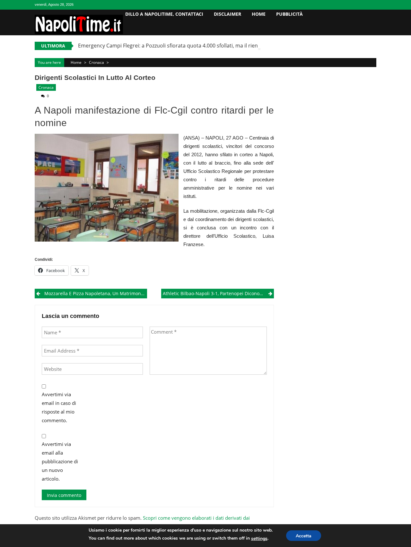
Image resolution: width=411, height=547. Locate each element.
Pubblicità (289, 14)
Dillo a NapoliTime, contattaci (164, 14)
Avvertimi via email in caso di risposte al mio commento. (59, 407)
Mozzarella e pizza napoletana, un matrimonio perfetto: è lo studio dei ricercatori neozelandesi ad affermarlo (95, 293)
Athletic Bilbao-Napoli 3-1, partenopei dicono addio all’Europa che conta (218, 293)
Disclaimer (227, 14)
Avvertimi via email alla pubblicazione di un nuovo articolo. (60, 461)
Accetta (303, 536)
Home (259, 14)
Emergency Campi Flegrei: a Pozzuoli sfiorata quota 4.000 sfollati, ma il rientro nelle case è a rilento (197, 45)
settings (259, 538)
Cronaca (96, 62)
